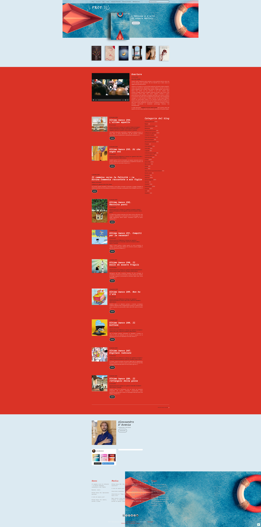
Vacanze (134, 130)
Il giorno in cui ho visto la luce (149, 107)
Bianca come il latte (150, 126)
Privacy (138, 523)
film (157, 489)
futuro (160, 489)
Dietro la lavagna (135, 127)
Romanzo (147, 175)
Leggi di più (136, 23)
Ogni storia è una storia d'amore (153, 171)
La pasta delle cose (150, 155)
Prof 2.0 (130, 518)
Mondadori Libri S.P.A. (131, 522)
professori (161, 497)
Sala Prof (117, 130)
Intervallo (135, 128)
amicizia (159, 484)
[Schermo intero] (127, 100)
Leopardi (167, 491)
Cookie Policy (132, 523)
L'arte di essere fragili (114, 271)
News (110, 184)
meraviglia (161, 494)
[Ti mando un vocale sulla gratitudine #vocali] (104, 457)
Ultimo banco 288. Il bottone (122, 323)
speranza (153, 501)
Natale (152, 495)
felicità (153, 489)
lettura (159, 492)
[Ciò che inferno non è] (137, 53)
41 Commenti (135, 77)
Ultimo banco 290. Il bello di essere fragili (124, 263)
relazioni (157, 499)
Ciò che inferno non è (150, 130)
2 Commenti (112, 238)
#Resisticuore (136, 1)
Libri (103, 1)
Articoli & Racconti (115, 1)
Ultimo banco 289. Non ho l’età (124, 292)
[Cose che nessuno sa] (151, 53)
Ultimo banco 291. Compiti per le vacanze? (125, 234)
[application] (110, 87)
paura (162, 495)
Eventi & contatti (126, 1)
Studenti (122, 130)
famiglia (163, 487)
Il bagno (123, 128)
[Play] (93, 100)
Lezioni (122, 300)
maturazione (154, 494)
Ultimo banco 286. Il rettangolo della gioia (123, 379)
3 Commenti (112, 154)
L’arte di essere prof (98, 496)
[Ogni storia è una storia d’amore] (110, 53)
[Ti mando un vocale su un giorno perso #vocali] (112, 457)
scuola (162, 499)
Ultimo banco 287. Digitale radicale (120, 351)
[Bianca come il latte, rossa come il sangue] (164, 53)
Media (138, 79)
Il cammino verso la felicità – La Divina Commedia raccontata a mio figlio (117, 178)
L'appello (111, 130)
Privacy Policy (124, 523)
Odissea (156, 495)
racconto (167, 497)
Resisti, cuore (148, 173)
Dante (164, 486)
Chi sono (98, 1)
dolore (152, 487)
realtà (152, 499)
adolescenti (154, 484)
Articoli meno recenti (163, 407)
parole (159, 495)
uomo (166, 501)
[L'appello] (96, 53)
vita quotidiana (159, 503)
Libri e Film (134, 79)
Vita (153, 503)
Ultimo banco (128, 130)
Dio (167, 486)
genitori (162, 489)
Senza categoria (149, 179)
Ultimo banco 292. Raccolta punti (120, 203)
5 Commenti (112, 297)
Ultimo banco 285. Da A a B (139, 501)
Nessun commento (96, 182)
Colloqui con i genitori (124, 127)
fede (167, 487)
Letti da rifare (148, 157)
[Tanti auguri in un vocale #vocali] (96, 457)
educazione (158, 487)
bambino (153, 486)
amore (164, 484)
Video (107, 1)
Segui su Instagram (109, 463)
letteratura (154, 492)
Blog (93, 1)
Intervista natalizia (118, 491)
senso (167, 499)
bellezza (157, 486)
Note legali (150, 522)
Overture (137, 74)
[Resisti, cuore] (120, 26)
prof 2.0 (154, 497)
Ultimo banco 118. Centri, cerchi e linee (99, 500)
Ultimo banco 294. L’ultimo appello (120, 121)
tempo (163, 501)
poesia (166, 495)
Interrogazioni (129, 128)
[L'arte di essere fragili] (123, 53)
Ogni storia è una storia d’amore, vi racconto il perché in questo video (119, 499)
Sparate (147, 182)
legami (163, 491)
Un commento (113, 267)
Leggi (112, 138)
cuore (161, 486)
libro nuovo (148, 164)
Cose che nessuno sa (150, 137)
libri (164, 492)
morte (165, 494)
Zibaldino (147, 193)
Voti (146, 191)
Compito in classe (135, 209)
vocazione (154, 505)
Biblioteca (121, 156)
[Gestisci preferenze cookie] (258, 524)
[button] (110, 87)
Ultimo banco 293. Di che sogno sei (124, 150)
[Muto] (125, 100)
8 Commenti (112, 125)
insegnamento (155, 491)
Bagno (146, 124)
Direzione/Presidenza (114, 128)
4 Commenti (112, 207)
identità (167, 489)
